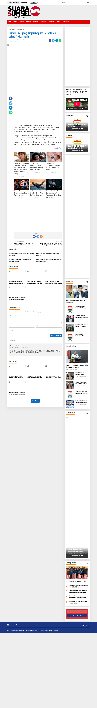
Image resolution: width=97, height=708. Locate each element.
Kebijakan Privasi (48, 630)
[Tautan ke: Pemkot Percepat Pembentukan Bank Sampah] (70, 337)
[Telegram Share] (56, 40)
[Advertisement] (38, 110)
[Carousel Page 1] (73, 128)
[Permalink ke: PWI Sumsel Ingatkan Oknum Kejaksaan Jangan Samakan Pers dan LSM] (17, 275)
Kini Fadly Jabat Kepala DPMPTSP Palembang (75, 301)
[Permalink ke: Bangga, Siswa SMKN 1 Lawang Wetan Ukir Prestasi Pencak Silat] (35, 275)
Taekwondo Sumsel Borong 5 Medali (77, 581)
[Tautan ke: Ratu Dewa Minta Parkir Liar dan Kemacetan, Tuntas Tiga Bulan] (70, 328)
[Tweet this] (53, 40)
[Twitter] (37, 236)
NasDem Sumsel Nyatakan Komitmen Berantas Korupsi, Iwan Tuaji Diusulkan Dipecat (76, 551)
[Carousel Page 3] (77, 128)
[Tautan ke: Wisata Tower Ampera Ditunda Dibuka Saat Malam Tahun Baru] (70, 385)
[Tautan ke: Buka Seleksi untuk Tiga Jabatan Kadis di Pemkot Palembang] (77, 356)
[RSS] (41, 236)
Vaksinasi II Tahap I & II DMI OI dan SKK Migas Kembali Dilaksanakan (51, 243)
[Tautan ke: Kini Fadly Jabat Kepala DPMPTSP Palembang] (77, 291)
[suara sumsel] (24, 12)
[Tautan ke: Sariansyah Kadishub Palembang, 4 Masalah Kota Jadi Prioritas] (70, 318)
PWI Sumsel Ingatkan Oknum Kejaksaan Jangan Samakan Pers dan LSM (21, 254)
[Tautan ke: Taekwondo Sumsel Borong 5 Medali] (77, 572)
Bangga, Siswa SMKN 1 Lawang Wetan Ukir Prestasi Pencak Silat (47, 254)
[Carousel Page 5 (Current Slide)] (82, 128)
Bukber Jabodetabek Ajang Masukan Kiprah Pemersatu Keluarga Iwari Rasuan (48, 260)
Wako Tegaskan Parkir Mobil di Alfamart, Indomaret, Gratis (23, 243)
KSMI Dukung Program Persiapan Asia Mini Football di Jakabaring (78, 586)
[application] (77, 104)
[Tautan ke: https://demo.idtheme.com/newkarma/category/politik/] (87, 413)
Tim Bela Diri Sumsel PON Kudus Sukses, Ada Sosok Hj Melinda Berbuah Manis (78, 591)
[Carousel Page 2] (75, 128)
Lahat (16, 41)
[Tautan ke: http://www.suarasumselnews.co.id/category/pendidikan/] (87, 136)
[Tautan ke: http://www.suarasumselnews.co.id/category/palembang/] (87, 116)
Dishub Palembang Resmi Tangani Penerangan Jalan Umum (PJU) (81, 401)
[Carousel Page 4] (79, 128)
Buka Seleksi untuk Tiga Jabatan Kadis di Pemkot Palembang (77, 366)
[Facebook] (34, 236)
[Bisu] (83, 108)
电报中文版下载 (49, 351)
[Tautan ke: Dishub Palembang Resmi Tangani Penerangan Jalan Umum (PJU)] (70, 404)
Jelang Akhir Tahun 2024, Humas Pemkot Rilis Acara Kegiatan (81, 392)
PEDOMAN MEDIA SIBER (31, 630)
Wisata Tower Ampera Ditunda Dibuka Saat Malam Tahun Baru (81, 383)
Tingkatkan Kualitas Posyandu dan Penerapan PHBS (81, 307)
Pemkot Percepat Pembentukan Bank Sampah (77, 125)
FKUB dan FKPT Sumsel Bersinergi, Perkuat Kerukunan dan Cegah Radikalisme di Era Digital (81, 373)
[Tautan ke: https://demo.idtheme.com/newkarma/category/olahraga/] (87, 563)
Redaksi (41, 630)
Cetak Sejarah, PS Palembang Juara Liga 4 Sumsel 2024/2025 (78, 602)
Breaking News (12, 41)
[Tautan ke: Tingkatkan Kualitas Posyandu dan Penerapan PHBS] (70, 309)
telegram (13, 346)
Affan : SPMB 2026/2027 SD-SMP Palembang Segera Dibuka (77, 147)
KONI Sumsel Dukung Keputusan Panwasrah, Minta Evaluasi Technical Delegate (77, 596)
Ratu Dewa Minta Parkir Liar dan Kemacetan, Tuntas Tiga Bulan (81, 325)
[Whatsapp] (60, 40)
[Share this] (50, 40)
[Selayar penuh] (86, 108)
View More (35, 401)
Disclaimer (56, 630)
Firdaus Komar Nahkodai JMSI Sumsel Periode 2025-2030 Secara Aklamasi (20, 260)
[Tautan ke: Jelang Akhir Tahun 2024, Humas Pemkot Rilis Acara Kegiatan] (70, 394)
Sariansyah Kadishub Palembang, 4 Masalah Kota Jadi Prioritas (81, 316)
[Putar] (69, 108)
